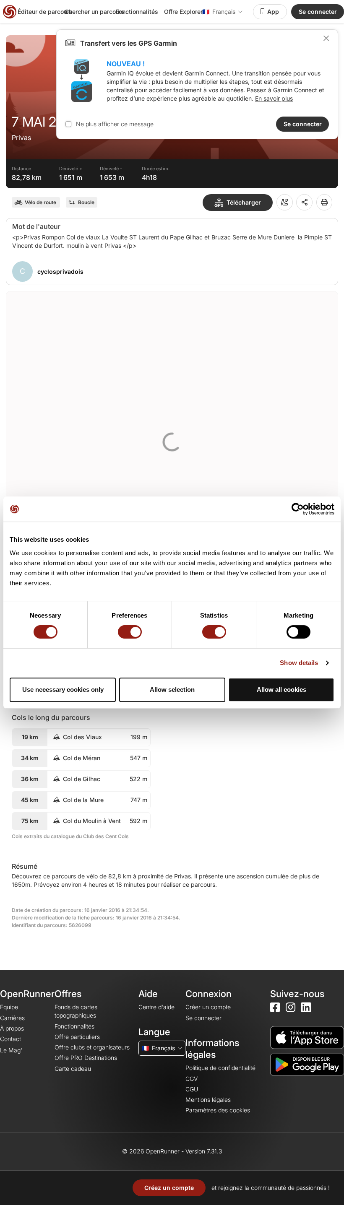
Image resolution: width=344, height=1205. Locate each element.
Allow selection (172, 689)
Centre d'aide (156, 1006)
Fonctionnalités (137, 11)
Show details (299, 662)
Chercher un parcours (95, 11)
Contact (10, 1038)
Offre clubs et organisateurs (92, 1047)
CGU (191, 1089)
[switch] (130, 632)
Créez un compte (169, 1187)
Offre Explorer (183, 11)
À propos (12, 1028)
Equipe (9, 1006)
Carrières (12, 1017)
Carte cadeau (73, 1068)
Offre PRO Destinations (86, 1057)
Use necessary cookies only (63, 689)
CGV (191, 1078)
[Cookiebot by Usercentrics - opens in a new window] (297, 509)
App (273, 11)
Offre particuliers (77, 1036)
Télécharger (244, 202)
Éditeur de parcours (45, 11)
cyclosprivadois (60, 271)
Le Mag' (11, 1050)
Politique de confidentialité (220, 1067)
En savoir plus (274, 98)
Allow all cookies (281, 689)
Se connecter (318, 11)
